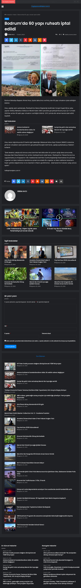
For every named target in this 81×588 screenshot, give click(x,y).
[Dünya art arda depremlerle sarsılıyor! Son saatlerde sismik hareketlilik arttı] (10, 492)
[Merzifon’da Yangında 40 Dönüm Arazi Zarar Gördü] (65, 274)
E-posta (7, 333)
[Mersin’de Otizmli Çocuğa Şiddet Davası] (41, 274)
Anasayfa (9, 14)
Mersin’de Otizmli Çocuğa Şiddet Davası (39, 283)
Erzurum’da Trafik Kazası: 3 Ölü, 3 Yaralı (31, 480)
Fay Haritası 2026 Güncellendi (65, 260)
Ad (6, 326)
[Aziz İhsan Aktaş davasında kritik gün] (16, 252)
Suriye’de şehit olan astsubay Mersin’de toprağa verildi (33, 1)
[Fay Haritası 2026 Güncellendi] (65, 252)
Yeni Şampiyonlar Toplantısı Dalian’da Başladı (33, 507)
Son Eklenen (40, 356)
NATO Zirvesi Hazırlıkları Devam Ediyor (30, 463)
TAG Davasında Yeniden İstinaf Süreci (30, 525)
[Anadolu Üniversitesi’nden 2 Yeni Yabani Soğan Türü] (41, 252)
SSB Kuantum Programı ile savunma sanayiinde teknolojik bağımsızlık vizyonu (45, 516)
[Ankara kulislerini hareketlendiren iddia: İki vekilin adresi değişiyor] (10, 129)
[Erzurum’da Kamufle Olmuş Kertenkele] (16, 274)
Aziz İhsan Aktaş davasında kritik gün (14, 261)
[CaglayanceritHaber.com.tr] (40, 6)
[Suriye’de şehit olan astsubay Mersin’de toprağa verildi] (47, 129)
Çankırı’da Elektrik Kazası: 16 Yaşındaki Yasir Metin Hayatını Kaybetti (41, 498)
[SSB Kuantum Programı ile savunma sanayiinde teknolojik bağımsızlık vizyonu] (10, 518)
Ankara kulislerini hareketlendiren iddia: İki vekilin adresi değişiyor (26, 129)
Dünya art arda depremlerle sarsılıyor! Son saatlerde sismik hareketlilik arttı (44, 489)
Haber (15, 14)
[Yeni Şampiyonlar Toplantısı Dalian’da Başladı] (10, 509)
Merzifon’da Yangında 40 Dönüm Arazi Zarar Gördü (63, 283)
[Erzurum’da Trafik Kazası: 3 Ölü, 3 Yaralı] (10, 483)
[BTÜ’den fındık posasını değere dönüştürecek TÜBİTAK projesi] (10, 366)
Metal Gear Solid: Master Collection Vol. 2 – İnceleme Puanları (27, 413)
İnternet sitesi (46, 333)
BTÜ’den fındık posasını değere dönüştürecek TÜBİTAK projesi (39, 364)
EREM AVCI (11, 34)
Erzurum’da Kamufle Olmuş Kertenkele (14, 283)
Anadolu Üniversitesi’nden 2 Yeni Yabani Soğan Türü (40, 261)
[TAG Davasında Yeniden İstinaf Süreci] (10, 527)
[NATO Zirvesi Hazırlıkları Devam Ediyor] (10, 465)
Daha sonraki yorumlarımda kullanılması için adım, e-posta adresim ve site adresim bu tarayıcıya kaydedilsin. (41, 341)
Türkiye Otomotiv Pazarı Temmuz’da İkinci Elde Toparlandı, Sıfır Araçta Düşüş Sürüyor (35, 390)
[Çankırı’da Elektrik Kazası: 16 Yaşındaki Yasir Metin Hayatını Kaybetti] (10, 501)
